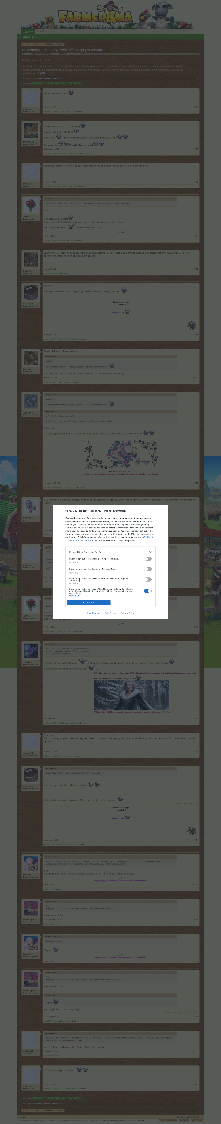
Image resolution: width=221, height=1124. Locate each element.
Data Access (110, 613)
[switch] (148, 559)
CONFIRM (88, 602)
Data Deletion (93, 613)
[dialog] (110, 562)
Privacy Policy (127, 613)
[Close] (162, 511)
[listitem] (110, 552)
